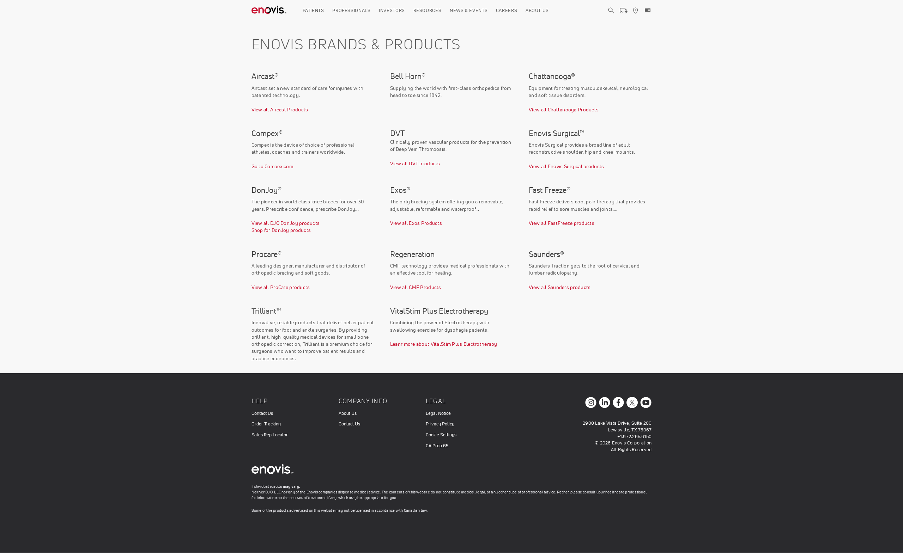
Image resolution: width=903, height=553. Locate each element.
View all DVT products (415, 163)
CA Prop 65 (437, 446)
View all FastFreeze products (561, 223)
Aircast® (264, 76)
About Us (537, 10)
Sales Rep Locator (269, 435)
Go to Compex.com (272, 166)
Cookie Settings (441, 435)
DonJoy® (266, 190)
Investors (392, 10)
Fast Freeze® (549, 190)
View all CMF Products (415, 287)
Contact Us (262, 413)
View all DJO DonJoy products (285, 223)
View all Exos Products (416, 223)
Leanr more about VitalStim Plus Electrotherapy (443, 344)
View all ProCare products (280, 287)
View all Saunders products (559, 287)
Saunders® (546, 254)
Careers (506, 10)
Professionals (351, 10)
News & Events (468, 10)
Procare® (266, 254)
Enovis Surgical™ (556, 133)
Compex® (267, 133)
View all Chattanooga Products (564, 109)
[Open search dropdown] (611, 16)
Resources (427, 10)
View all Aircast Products (279, 109)
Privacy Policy (440, 424)
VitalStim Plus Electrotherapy (439, 311)
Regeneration (412, 254)
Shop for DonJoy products (281, 230)
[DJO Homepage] (269, 10)
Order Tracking (266, 424)
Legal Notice (438, 413)
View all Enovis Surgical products (566, 166)
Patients (313, 10)
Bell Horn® (407, 76)
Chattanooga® (552, 76)
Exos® (400, 190)
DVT (397, 133)
